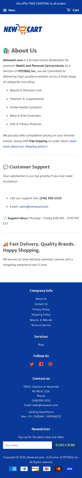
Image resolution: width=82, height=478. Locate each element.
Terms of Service (41, 325)
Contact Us (41, 304)
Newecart (32, 457)
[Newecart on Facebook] (41, 365)
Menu (11, 10)
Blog (41, 344)
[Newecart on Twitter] (32, 365)
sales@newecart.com (33, 206)
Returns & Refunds (41, 320)
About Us (41, 299)
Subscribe (65, 445)
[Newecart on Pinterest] (50, 365)
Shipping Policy (41, 314)
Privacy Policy (41, 309)
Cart (75, 10)
